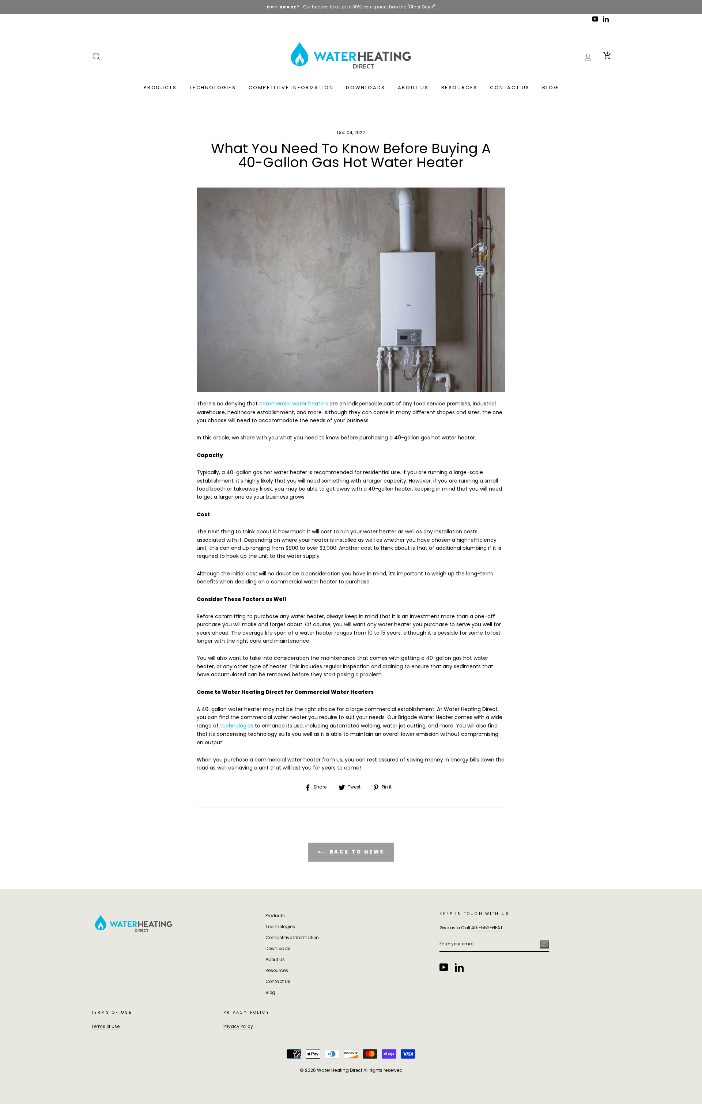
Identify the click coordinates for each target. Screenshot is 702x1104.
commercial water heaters (293, 403)
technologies (236, 725)
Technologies (212, 87)
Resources (459, 87)
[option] (351, 7)
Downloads (365, 87)
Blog (550, 87)
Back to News (356, 851)
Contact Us (510, 87)
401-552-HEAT (487, 928)
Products (160, 87)
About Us (413, 87)
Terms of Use (105, 1026)
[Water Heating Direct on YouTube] (443, 967)
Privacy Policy (238, 1026)
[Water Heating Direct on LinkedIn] (459, 967)
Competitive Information (291, 87)
